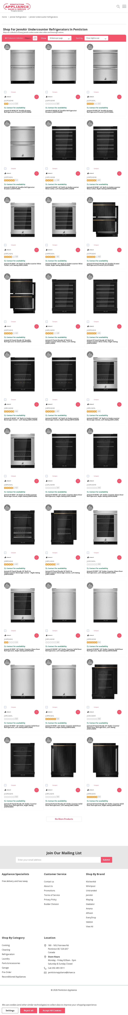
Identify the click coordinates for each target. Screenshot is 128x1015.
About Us (48, 886)
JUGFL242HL (91, 561)
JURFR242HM (91, 639)
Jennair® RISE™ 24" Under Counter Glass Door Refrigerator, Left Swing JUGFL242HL (105, 572)
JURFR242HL (50, 716)
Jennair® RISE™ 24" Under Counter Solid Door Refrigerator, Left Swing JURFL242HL (22, 726)
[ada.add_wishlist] (36, 97)
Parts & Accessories (11, 963)
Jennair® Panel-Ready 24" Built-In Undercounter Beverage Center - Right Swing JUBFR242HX (22, 573)
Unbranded (91, 890)
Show (43, 38)
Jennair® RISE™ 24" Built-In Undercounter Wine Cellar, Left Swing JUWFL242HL (22, 264)
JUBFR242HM (50, 408)
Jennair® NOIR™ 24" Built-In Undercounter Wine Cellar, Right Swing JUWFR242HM (103, 188)
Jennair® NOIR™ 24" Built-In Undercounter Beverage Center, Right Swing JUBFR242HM (62, 419)
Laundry (6, 958)
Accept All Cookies (52, 1010)
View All (89, 926)
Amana (89, 908)
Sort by (79, 38)
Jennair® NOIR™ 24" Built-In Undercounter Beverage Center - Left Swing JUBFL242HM (21, 419)
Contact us (49, 881)
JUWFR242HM (91, 177)
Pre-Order (6, 972)
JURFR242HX (91, 794)
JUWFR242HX (91, 330)
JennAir (89, 895)
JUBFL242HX (50, 561)
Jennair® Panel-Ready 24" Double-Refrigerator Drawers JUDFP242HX (17, 340)
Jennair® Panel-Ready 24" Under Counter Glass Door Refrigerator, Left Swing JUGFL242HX (103, 727)
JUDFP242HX (8, 330)
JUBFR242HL (8, 485)
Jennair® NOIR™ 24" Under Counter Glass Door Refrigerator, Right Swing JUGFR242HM (105, 495)
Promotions (49, 890)
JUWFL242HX (50, 330)
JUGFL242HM (50, 485)
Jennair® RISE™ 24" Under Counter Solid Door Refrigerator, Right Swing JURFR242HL (63, 726)
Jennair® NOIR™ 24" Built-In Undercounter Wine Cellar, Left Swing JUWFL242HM (62, 188)
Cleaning (6, 949)
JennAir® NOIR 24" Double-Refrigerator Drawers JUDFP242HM (61, 111)
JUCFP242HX (91, 254)
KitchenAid (91, 881)
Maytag (89, 899)
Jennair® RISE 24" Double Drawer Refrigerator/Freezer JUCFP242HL (100, 111)
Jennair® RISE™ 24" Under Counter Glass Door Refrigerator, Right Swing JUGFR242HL (22, 650)
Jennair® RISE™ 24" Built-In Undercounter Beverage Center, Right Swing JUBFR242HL (20, 495)
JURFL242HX (50, 794)
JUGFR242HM (91, 485)
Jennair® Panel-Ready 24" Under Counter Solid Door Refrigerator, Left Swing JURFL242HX (64, 804)
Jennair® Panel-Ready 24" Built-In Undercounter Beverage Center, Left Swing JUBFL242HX (63, 573)
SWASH (89, 922)
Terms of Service (52, 895)
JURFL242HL (8, 716)
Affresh (89, 913)
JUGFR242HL (8, 639)
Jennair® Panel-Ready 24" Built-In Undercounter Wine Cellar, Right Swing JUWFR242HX (102, 341)
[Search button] (118, 6)
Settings (10, 1010)
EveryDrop (91, 917)
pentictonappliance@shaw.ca (61, 972)
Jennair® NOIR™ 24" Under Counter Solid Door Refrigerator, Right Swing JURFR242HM (105, 650)
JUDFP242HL (8, 177)
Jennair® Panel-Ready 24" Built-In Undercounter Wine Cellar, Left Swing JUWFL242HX (60, 341)
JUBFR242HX (8, 561)
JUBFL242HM (8, 408)
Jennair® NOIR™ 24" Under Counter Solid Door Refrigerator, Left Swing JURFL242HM (64, 650)
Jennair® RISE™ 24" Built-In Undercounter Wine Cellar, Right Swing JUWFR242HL (64, 264)
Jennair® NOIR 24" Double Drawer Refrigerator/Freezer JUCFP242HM (17, 111)
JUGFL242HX (91, 716)
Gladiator (90, 904)
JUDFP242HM (50, 101)
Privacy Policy (50, 899)
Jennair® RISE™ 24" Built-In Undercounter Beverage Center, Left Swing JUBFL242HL (103, 419)
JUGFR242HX (8, 794)
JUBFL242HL (91, 408)
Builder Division (51, 904)
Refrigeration (8, 954)
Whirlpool (90, 886)
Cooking (6, 945)
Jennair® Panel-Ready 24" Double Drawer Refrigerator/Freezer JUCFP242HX (103, 264)
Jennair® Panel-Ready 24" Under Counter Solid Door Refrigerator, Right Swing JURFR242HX (105, 804)
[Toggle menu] (124, 6)
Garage (5, 967)
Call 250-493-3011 (56, 968)
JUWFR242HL (50, 254)
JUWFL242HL (8, 254)
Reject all (28, 1010)
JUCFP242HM (8, 101)
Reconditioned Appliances (14, 976)
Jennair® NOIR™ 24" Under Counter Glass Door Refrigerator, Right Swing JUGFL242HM (64, 495)
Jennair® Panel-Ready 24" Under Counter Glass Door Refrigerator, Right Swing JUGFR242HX (20, 805)
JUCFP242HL (91, 101)
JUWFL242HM (50, 177)
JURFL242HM (50, 639)
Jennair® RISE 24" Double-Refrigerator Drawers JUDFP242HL (19, 188)
